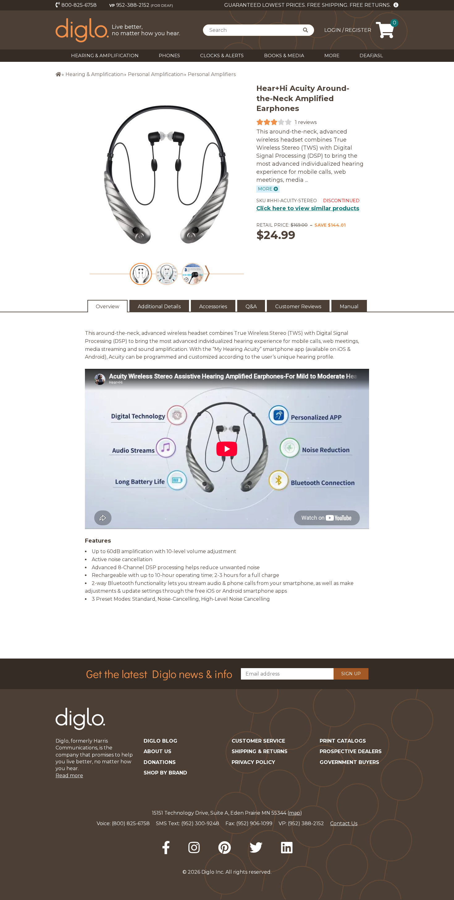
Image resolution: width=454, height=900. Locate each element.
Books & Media (284, 55)
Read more (69, 775)
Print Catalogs (343, 741)
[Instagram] (194, 848)
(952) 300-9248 (200, 823)
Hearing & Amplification (105, 55)
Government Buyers (349, 762)
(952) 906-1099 (254, 823)
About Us (157, 751)
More (331, 55)
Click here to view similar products (307, 208)
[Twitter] (256, 848)
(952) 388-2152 (306, 823)
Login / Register (347, 30)
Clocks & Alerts (222, 55)
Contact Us (343, 823)
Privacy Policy (253, 762)
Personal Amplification (155, 74)
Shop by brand (165, 773)
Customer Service (258, 741)
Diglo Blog (160, 741)
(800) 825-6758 (131, 823)
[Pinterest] (224, 848)
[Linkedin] (286, 848)
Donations (160, 762)
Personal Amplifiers (212, 74)
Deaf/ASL (371, 55)
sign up (351, 673)
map (294, 813)
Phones (169, 55)
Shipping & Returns (260, 751)
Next (207, 273)
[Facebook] (166, 848)
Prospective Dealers (351, 751)
